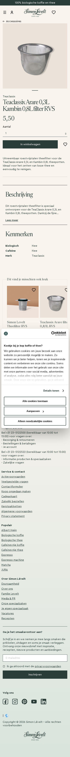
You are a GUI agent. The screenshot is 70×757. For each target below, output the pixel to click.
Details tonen (51, 390)
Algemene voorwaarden (16, 511)
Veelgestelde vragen (14, 481)
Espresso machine (12, 560)
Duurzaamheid (10, 583)
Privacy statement (13, 516)
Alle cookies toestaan (35, 401)
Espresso (7, 555)
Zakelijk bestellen (12, 501)
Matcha (6, 565)
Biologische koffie (12, 535)
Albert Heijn (9, 530)
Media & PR (8, 598)
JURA (4, 569)
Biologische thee (12, 540)
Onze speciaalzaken (14, 603)
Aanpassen (33, 411)
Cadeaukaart (9, 496)
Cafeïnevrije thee (12, 550)
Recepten (7, 618)
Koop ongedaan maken (16, 491)
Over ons (7, 588)
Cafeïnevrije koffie (12, 545)
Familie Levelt (10, 593)
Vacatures (7, 613)
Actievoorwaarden (13, 476)
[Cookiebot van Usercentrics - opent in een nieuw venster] (51, 333)
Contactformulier (12, 486)
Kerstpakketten (11, 506)
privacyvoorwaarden (48, 666)
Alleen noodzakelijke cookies (35, 421)
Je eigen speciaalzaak (14, 608)
